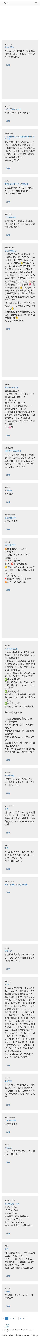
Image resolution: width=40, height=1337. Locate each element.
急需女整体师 (10, 517)
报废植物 (8, 490)
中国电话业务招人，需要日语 (17, 183)
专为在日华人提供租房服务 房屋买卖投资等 (20, 137)
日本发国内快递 (11, 648)
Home (8, 1325)
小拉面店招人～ (11, 250)
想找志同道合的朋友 (13, 109)
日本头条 (5, 2)
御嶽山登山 (9, 47)
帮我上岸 (8, 950)
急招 (6, 1249)
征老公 (7, 984)
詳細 (8, 65)
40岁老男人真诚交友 (13, 450)
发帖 (7, 1327)
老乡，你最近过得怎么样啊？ (17, 884)
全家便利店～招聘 (12, 1203)
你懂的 (7, 1291)
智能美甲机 (9, 775)
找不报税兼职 (10, 217)
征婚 (6, 848)
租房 (6, 808)
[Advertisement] (20, 20)
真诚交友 (8, 1081)
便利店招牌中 (10, 545)
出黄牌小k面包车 (11, 387)
